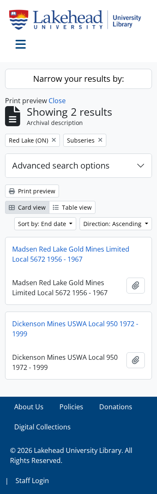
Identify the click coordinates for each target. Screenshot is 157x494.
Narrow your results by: (78, 78)
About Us (29, 406)
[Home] (78, 19)
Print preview (35, 191)
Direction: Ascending (113, 224)
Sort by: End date (43, 224)
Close (57, 100)
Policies (71, 406)
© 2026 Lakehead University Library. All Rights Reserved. (71, 455)
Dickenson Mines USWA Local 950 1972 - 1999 (75, 328)
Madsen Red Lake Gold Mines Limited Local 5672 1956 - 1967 (70, 254)
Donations (115, 406)
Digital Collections (42, 427)
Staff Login (32, 480)
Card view (31, 207)
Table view (76, 207)
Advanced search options (61, 165)
